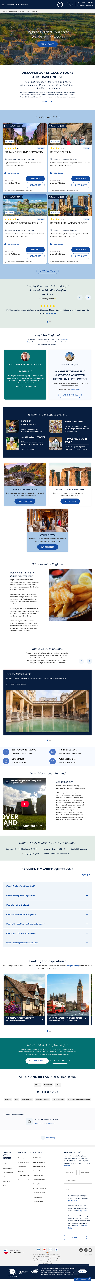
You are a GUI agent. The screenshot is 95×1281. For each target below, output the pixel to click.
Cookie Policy (70, 1274)
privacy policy (73, 1201)
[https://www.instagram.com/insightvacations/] (86, 1250)
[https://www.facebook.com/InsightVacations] (81, 1250)
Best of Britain (50, 313)
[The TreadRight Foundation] (22, 1273)
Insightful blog (73, 965)
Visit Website (50, 1123)
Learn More (39, 1123)
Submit (75, 1237)
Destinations (13, 11)
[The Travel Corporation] (12, 1273)
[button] (18, 1251)
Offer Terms (67, 1165)
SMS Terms (77, 1225)
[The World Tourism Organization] (34, 1273)
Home (4, 11)
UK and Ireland (24, 11)
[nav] (47, 322)
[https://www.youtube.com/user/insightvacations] (90, 1250)
